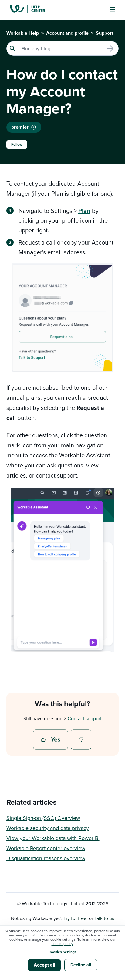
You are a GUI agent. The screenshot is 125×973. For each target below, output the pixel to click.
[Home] (32, 9)
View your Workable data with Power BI (53, 838)
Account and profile (67, 33)
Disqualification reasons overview (45, 858)
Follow (16, 144)
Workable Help (22, 33)
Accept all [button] (44, 964)
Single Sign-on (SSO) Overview (43, 818)
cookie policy (62, 943)
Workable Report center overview (45, 848)
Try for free (74, 918)
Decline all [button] (80, 965)
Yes (51, 740)
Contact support (85, 718)
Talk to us (104, 918)
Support (104, 33)
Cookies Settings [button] (62, 951)
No (81, 740)
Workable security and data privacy (47, 828)
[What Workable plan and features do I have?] (33, 127)
